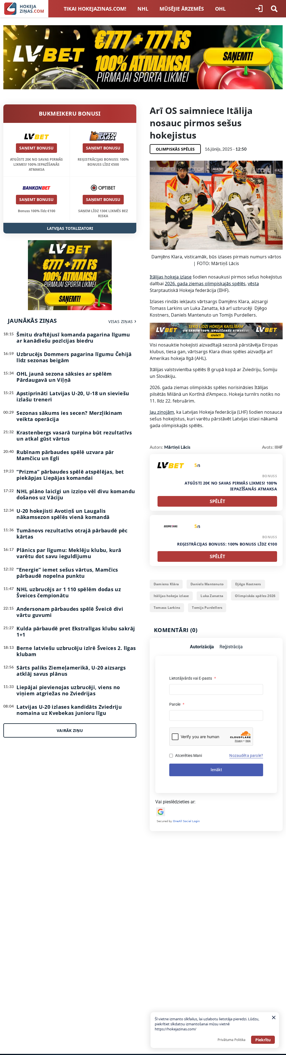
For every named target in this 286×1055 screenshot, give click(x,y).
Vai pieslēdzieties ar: (175, 801)
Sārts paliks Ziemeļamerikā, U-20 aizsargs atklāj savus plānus (71, 671)
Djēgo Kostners (248, 584)
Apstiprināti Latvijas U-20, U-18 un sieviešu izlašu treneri (72, 396)
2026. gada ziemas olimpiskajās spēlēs (205, 283)
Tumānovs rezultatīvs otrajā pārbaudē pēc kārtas (71, 533)
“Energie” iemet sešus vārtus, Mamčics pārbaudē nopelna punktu (67, 573)
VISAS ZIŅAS (120, 321)
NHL (142, 8)
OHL (220, 8)
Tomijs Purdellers (207, 607)
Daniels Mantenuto (206, 584)
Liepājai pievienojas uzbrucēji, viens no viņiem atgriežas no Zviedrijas (68, 690)
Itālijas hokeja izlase (171, 277)
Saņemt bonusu (36, 148)
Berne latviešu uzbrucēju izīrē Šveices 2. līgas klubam (76, 651)
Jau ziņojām (162, 412)
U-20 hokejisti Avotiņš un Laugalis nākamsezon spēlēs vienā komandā (62, 514)
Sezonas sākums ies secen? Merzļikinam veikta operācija (69, 416)
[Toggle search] (274, 8)
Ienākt (216, 769)
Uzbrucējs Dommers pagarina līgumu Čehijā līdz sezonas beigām (74, 357)
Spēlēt (217, 501)
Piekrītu (263, 1039)
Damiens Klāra (166, 584)
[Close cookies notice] (273, 1017)
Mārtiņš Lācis (177, 447)
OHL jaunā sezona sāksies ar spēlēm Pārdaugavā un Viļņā (64, 377)
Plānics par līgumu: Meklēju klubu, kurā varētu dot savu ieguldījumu (68, 553)
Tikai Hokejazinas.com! (95, 8)
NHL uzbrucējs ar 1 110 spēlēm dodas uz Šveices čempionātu (68, 592)
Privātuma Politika (232, 1039)
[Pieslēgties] (259, 8)
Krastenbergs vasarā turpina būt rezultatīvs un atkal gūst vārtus (74, 435)
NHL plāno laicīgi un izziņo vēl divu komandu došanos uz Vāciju (75, 494)
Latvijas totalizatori (70, 228)
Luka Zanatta (212, 595)
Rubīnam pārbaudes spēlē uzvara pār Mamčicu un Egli (65, 455)
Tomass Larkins (167, 607)
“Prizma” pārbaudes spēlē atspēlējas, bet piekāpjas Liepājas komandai (70, 475)
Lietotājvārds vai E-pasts (192, 678)
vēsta (253, 283)
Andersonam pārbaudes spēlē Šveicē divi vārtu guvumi (69, 612)
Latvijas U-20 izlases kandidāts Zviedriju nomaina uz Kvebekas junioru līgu (69, 710)
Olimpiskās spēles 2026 (255, 595)
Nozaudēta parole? (246, 755)
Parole (176, 704)
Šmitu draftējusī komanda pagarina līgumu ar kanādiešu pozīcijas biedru (73, 337)
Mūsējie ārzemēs (181, 8)
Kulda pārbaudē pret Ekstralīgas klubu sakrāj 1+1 (75, 631)
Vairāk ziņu (70, 730)
